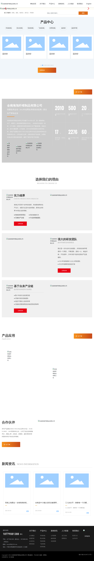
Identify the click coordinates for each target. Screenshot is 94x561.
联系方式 (75, 535)
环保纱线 (9, 28)
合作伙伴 (75, 538)
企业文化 (31, 541)
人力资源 (65, 531)
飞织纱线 (41, 28)
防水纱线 (20, 28)
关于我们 (32, 531)
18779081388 (11, 533)
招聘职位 (64, 538)
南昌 (40, 555)
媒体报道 (53, 538)
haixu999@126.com (12, 544)
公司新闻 (53, 535)
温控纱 (63, 28)
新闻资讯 (54, 531)
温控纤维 (74, 28)
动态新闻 (53, 541)
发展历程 (31, 538)
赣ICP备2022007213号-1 (85, 554)
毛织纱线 (31, 28)
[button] (88, 8)
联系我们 (75, 531)
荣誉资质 (31, 544)
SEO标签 (11, 557)
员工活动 (64, 535)
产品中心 (43, 531)
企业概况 (31, 535)
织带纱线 (52, 28)
